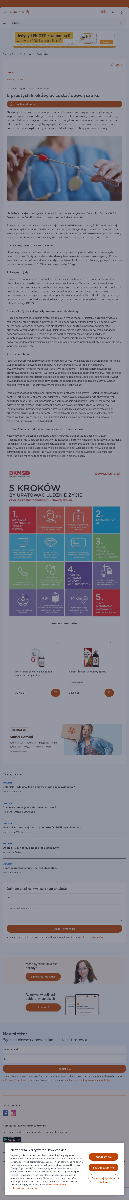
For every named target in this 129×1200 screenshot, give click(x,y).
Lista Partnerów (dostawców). (25, 1188)
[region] (64, 1169)
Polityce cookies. (58, 1184)
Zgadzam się (103, 1157)
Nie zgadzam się (103, 1168)
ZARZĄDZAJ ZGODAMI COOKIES (103, 1179)
